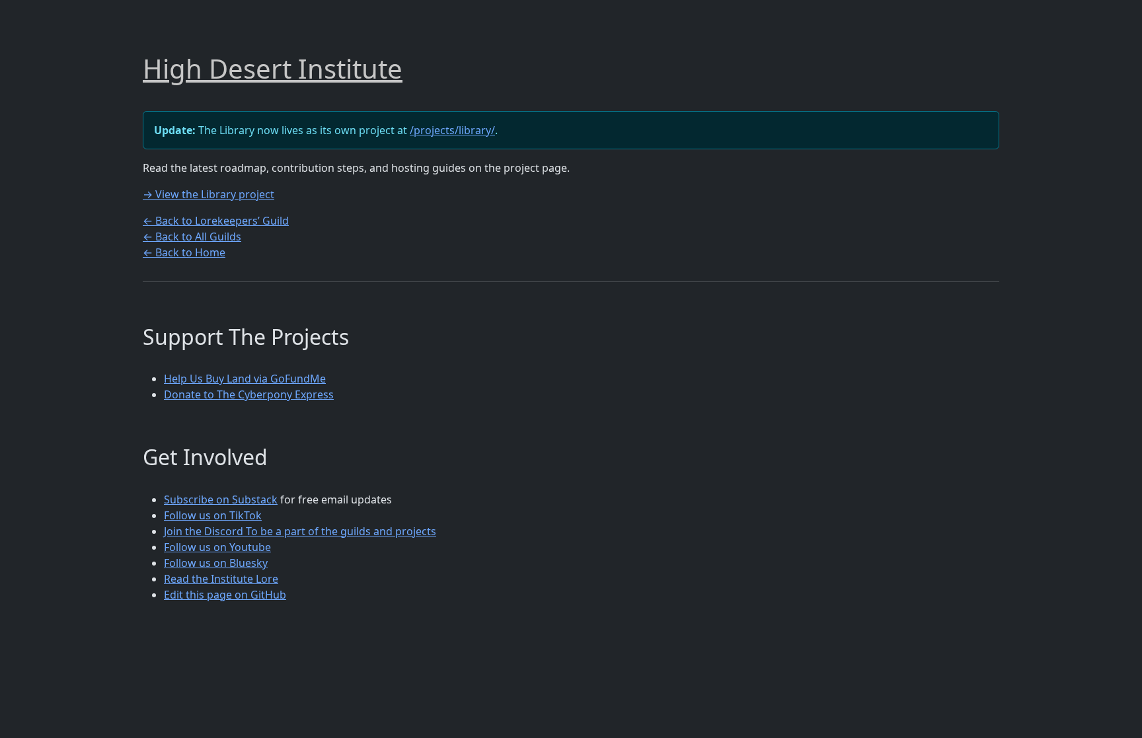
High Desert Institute (272, 68)
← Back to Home (184, 252)
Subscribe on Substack (221, 499)
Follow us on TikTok (213, 515)
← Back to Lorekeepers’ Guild (216, 220)
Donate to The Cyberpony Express (249, 394)
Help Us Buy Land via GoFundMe (245, 378)
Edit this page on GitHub (225, 594)
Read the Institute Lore (221, 579)
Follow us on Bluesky (216, 563)
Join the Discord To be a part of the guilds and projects (300, 531)
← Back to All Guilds (192, 236)
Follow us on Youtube (217, 547)
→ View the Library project (208, 194)
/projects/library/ (452, 130)
